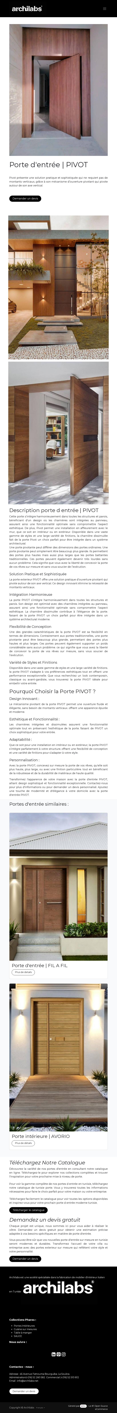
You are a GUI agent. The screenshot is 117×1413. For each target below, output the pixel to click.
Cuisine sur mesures (25, 1329)
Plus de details (23, 972)
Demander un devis (24, 1391)
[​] (54, 1355)
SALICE (18, 1336)
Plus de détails (23, 1143)
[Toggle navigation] (105, 8)
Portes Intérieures (24, 1325)
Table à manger (23, 1332)
